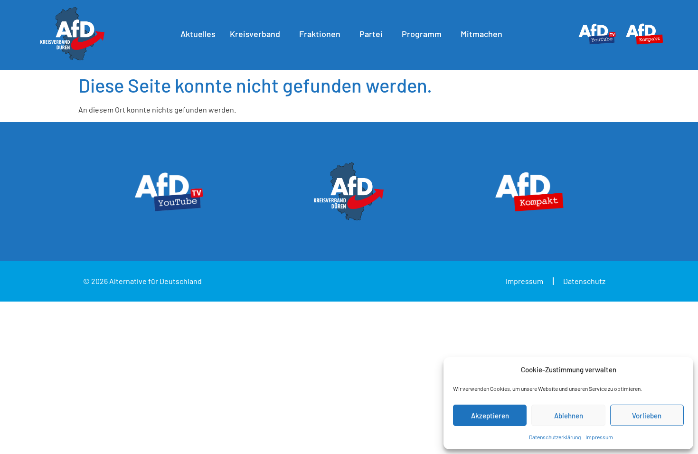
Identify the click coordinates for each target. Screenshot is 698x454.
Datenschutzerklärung (555, 437)
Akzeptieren (490, 415)
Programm (422, 33)
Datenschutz (584, 280)
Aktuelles (198, 33)
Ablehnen (568, 415)
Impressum (599, 437)
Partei (371, 33)
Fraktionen (319, 33)
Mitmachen (481, 33)
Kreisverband (255, 33)
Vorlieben (646, 415)
